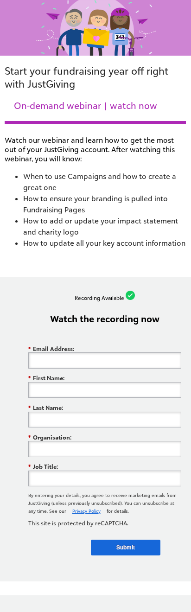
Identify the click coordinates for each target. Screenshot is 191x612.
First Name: (46, 378)
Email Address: (51, 348)
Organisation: (49, 437)
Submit (125, 547)
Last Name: (45, 407)
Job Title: (43, 467)
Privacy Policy (86, 511)
